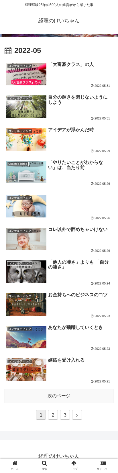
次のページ (59, 395)
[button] (106, 455)
